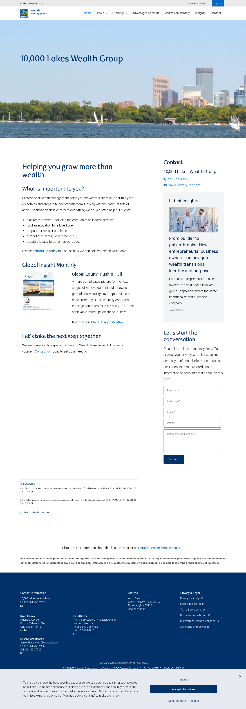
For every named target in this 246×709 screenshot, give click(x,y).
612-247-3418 (33, 626)
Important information (197, 3)
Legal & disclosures (190, 603)
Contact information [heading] (33, 593)
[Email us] (22, 605)
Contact (216, 13)
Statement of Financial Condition (198, 621)
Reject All (183, 680)
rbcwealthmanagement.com (31, 3)
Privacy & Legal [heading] (190, 593)
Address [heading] (133, 593)
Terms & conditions (191, 609)
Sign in (217, 3)
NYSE (155, 668)
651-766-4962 (177, 179)
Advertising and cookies (193, 626)
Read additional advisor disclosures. (36, 512)
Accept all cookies (183, 689)
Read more (176, 310)
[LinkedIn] (25, 630)
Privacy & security (190, 598)
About (101, 13)
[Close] (240, 676)
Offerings (118, 13)
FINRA (166, 668)
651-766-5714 (37, 623)
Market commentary (177, 13)
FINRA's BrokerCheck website (159, 548)
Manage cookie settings (183, 700)
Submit (173, 459)
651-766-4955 (37, 646)
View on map (135, 609)
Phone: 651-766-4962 (32, 601)
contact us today (45, 251)
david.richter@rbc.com (184, 185)
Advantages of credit (145, 13)
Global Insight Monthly (107, 322)
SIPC (178, 668)
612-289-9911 (86, 630)
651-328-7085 (33, 649)
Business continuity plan (193, 615)
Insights (200, 13)
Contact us (43, 351)
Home (87, 13)
